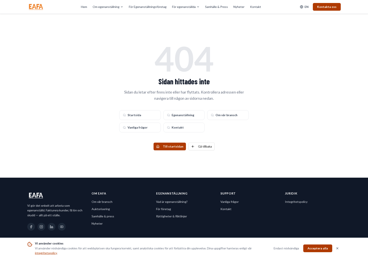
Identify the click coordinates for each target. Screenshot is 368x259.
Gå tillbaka (205, 146)
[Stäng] (337, 248)
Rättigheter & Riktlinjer (171, 216)
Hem (84, 7)
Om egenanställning (106, 7)
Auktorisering (101, 209)
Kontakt (255, 7)
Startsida (134, 115)
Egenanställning (183, 115)
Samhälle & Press (216, 7)
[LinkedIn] (51, 227)
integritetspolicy (46, 253)
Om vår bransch (226, 115)
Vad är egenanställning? (172, 201)
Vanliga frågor (138, 127)
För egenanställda (184, 7)
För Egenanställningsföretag (148, 7)
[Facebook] (31, 227)
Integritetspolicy (296, 201)
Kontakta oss (326, 7)
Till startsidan (173, 146)
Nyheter (238, 7)
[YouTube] (62, 227)
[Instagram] (41, 227)
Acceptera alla (318, 248)
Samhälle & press (103, 216)
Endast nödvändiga (286, 248)
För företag (163, 209)
